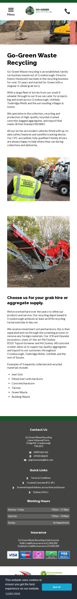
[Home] (38, 10)
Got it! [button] (57, 587)
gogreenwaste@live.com (40, 460)
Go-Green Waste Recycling (32, 59)
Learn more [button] (13, 593)
